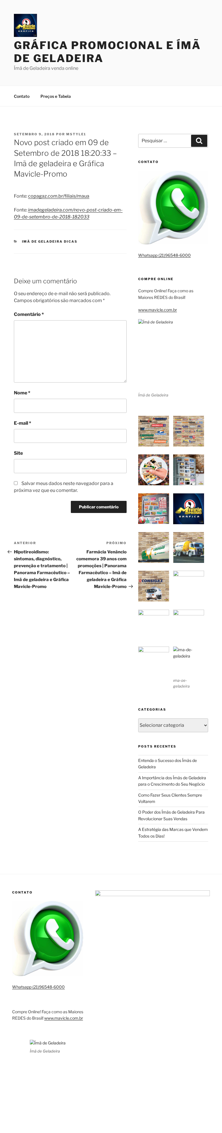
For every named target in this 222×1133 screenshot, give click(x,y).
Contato (21, 96)
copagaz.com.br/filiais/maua (58, 196)
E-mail (22, 423)
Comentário (29, 314)
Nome (22, 393)
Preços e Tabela (55, 96)
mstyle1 (76, 134)
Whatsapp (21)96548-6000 (164, 255)
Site (18, 453)
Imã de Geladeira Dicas (50, 241)
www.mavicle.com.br (157, 309)
